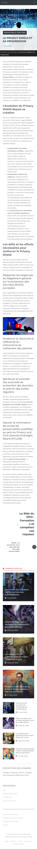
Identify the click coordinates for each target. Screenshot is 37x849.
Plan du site (28, 841)
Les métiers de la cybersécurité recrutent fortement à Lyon (16, 656)
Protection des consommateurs (13, 818)
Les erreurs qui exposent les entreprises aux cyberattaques (17, 592)
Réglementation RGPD (10, 794)
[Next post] (34, 547)
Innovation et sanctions (10, 814)
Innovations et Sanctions (15, 33)
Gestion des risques (9, 801)
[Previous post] (17, 525)
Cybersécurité (7, 797)
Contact (5, 825)
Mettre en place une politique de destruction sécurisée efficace (17, 624)
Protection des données (8, 52)
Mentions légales (18, 844)
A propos (13, 841)
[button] (34, 2)
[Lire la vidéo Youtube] (18, 326)
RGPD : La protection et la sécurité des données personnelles (13, 547)
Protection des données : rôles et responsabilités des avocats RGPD (17, 689)
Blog (4, 790)
